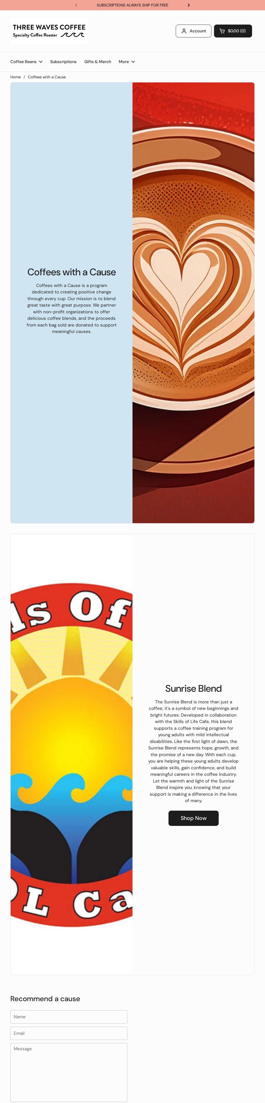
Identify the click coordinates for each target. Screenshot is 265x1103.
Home (15, 77)
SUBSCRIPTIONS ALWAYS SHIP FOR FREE (132, 5)
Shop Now (194, 818)
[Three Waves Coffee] (49, 31)
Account (198, 31)
